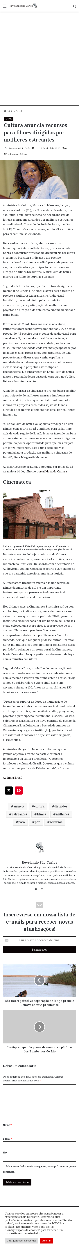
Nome (7, 1124)
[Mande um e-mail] (33, 148)
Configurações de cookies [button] (21, 1240)
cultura (39, 806)
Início (9, 111)
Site (5, 1152)
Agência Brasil (12, 777)
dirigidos (60, 806)
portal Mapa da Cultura (52, 471)
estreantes (19, 814)
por (37, 822)
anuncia (18, 806)
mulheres (62, 814)
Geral (19, 111)
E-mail (7, 1138)
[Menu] (4, 7)
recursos (56, 822)
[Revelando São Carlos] (24, 6)
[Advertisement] (39, 64)
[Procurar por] (74, 7)
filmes (41, 814)
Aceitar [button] (46, 1240)
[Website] (37, 889)
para (21, 822)
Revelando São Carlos (20, 148)
